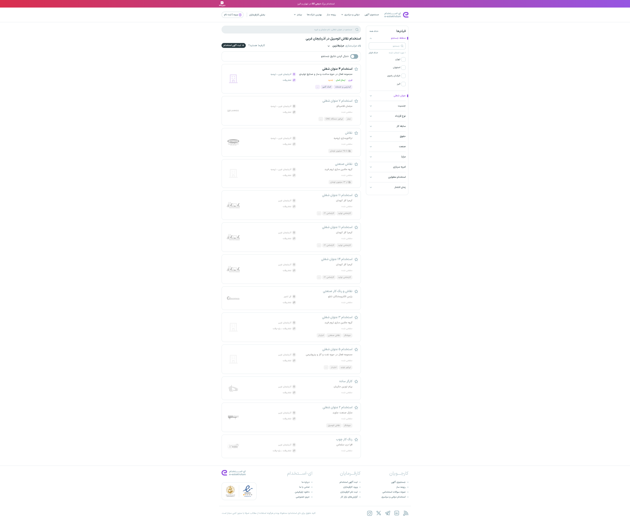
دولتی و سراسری (352, 14)
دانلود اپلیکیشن (302, 492)
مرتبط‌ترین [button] (338, 46)
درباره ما (306, 482)
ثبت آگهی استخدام (232, 45)
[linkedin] (396, 513)
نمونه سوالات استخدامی (394, 492)
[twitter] (378, 513)
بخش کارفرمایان (257, 15)
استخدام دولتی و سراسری (393, 497)
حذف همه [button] (373, 31)
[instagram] (369, 513)
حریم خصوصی (303, 497)
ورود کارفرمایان (350, 487)
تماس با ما (304, 487)
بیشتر (299, 14)
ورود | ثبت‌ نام (231, 14)
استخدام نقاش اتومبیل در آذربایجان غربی (333, 38)
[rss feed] (406, 513)
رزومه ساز (331, 14)
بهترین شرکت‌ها (314, 14)
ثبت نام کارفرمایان (349, 492)
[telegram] (387, 513)
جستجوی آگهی (372, 14)
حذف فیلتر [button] (373, 52)
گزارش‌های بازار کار (349, 497)
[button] (387, 59)
